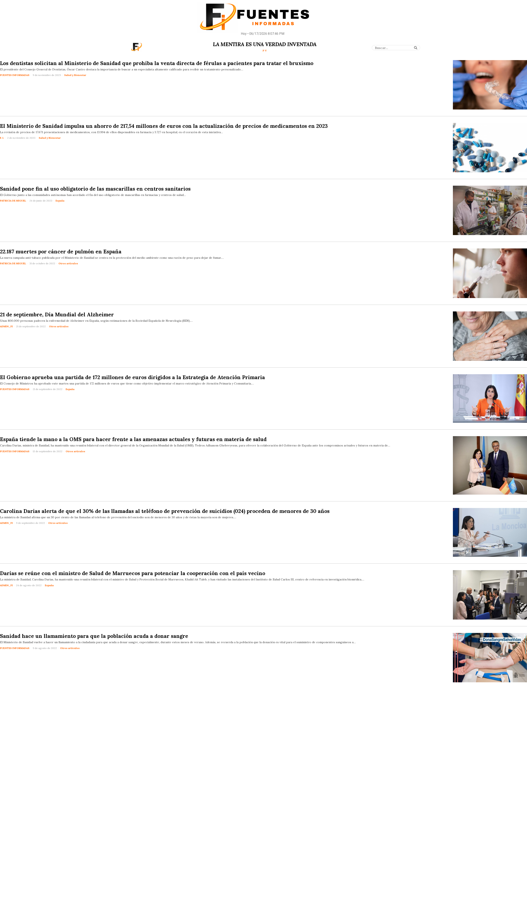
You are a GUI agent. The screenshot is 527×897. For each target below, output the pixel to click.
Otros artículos (68, 263)
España (60, 200)
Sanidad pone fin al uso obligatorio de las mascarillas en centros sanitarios (95, 189)
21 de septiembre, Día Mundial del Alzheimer (57, 314)
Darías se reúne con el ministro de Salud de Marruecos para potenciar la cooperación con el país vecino (132, 573)
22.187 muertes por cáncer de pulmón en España (60, 251)
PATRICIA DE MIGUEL (13, 200)
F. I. (2, 137)
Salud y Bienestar (75, 75)
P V (265, 50)
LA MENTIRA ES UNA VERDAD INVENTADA (264, 44)
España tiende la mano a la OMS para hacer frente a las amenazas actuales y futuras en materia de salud (133, 439)
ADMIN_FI (6, 326)
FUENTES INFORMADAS (14, 75)
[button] (415, 47)
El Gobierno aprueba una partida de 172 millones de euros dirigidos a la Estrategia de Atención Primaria (132, 377)
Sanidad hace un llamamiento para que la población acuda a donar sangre (94, 636)
